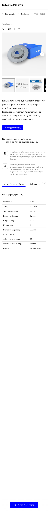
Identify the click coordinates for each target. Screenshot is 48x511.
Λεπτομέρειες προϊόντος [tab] (13, 184)
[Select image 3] (36, 85)
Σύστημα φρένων (10, 14)
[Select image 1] (8, 85)
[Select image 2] (22, 85)
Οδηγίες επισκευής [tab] (38, 184)
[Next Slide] (42, 54)
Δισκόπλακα (25, 14)
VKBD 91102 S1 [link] (39, 14)
